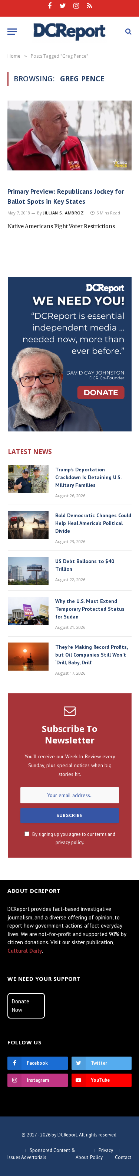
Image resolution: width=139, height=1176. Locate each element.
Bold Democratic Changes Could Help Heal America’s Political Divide (93, 523)
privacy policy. (70, 842)
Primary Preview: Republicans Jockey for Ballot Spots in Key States (65, 196)
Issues (13, 1157)
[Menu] (12, 31)
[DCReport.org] (69, 31)
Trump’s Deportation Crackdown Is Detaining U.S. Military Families (88, 477)
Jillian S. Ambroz (63, 213)
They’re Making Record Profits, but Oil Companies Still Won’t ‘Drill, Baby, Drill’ (91, 655)
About (82, 1157)
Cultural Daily (24, 950)
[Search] (128, 31)
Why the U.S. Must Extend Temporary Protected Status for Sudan (90, 609)
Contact (123, 1157)
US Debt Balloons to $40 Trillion (84, 565)
